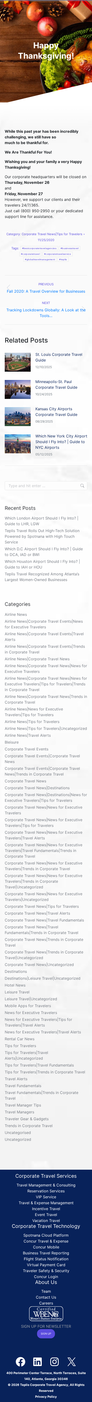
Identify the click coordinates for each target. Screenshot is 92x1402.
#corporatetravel (30, 254)
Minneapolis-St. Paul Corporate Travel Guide (56, 384)
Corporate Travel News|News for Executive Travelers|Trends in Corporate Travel (43, 866)
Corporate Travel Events (26, 749)
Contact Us (46, 1297)
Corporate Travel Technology (46, 1226)
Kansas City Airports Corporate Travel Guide (56, 411)
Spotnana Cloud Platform (46, 1235)
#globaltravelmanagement (40, 259)
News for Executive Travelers (31, 1012)
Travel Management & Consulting (46, 1185)
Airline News (16, 614)
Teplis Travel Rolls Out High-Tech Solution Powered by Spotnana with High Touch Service (42, 536)
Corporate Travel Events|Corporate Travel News (42, 759)
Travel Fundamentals (23, 1085)
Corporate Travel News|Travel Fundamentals (44, 920)
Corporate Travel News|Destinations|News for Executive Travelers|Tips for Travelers (46, 797)
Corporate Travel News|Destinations (37, 787)
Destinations (16, 971)
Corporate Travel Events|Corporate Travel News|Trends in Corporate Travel (42, 771)
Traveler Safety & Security (46, 1270)
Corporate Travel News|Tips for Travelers (52, 234)
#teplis (63, 259)
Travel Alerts (16, 1078)
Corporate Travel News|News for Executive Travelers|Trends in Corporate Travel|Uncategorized (43, 881)
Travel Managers (19, 1112)
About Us (46, 1282)
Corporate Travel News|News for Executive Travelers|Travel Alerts (43, 835)
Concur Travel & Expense (46, 1241)
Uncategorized (18, 1139)
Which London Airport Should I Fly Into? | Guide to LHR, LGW (41, 521)
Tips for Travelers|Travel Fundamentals (39, 1065)
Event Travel (46, 1214)
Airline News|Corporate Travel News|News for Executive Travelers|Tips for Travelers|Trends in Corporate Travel (46, 684)
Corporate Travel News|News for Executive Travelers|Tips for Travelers (43, 822)
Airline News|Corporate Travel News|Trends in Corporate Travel (46, 699)
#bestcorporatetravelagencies (39, 248)
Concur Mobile (46, 1247)
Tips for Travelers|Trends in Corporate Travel (45, 1072)
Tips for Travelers (20, 1045)
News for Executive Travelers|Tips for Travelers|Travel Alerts (38, 1022)
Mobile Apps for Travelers (28, 1005)
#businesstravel (70, 248)
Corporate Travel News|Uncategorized (39, 964)
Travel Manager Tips (23, 1105)
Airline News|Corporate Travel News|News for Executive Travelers (46, 668)
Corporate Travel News (25, 781)
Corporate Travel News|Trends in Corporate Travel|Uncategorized (44, 955)
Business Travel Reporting (46, 1253)
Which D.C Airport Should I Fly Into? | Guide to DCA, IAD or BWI (44, 552)
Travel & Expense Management (46, 1202)
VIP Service (46, 1197)
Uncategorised (18, 1132)
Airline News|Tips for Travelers (32, 721)
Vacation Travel (46, 1220)
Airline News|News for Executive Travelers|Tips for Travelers (34, 712)
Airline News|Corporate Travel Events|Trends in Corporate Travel (45, 649)
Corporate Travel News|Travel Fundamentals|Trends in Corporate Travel (41, 930)
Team (46, 1291)
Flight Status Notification (46, 1259)
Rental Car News (19, 1038)
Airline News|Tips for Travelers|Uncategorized (46, 728)
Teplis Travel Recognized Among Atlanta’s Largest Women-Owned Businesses (42, 577)
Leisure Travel (17, 992)
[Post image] (18, 362)
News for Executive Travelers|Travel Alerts (43, 1032)
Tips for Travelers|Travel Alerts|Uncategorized (26, 1055)
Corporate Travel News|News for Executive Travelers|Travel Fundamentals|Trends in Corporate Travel (43, 850)
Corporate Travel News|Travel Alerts (37, 913)
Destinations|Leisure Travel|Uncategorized (42, 978)
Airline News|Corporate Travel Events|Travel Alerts (44, 636)
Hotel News (15, 985)
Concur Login (46, 1276)
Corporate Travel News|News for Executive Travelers (43, 810)
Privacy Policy (46, 1396)
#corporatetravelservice (57, 254)
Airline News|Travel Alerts (28, 735)
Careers (46, 1303)
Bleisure (12, 742)
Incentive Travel (46, 1208)
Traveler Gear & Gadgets (27, 1118)
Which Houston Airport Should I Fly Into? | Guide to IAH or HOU (42, 564)
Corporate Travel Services (46, 1176)
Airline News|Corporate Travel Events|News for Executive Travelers (44, 624)
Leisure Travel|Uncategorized (31, 998)
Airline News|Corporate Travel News (37, 659)
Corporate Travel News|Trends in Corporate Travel (44, 942)
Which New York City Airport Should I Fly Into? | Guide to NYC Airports (61, 442)
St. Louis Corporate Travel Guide (58, 357)
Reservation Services (46, 1191)
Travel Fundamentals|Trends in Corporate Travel (41, 1095)
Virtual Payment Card (46, 1264)
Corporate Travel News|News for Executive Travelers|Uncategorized (43, 896)
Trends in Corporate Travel (29, 1125)
